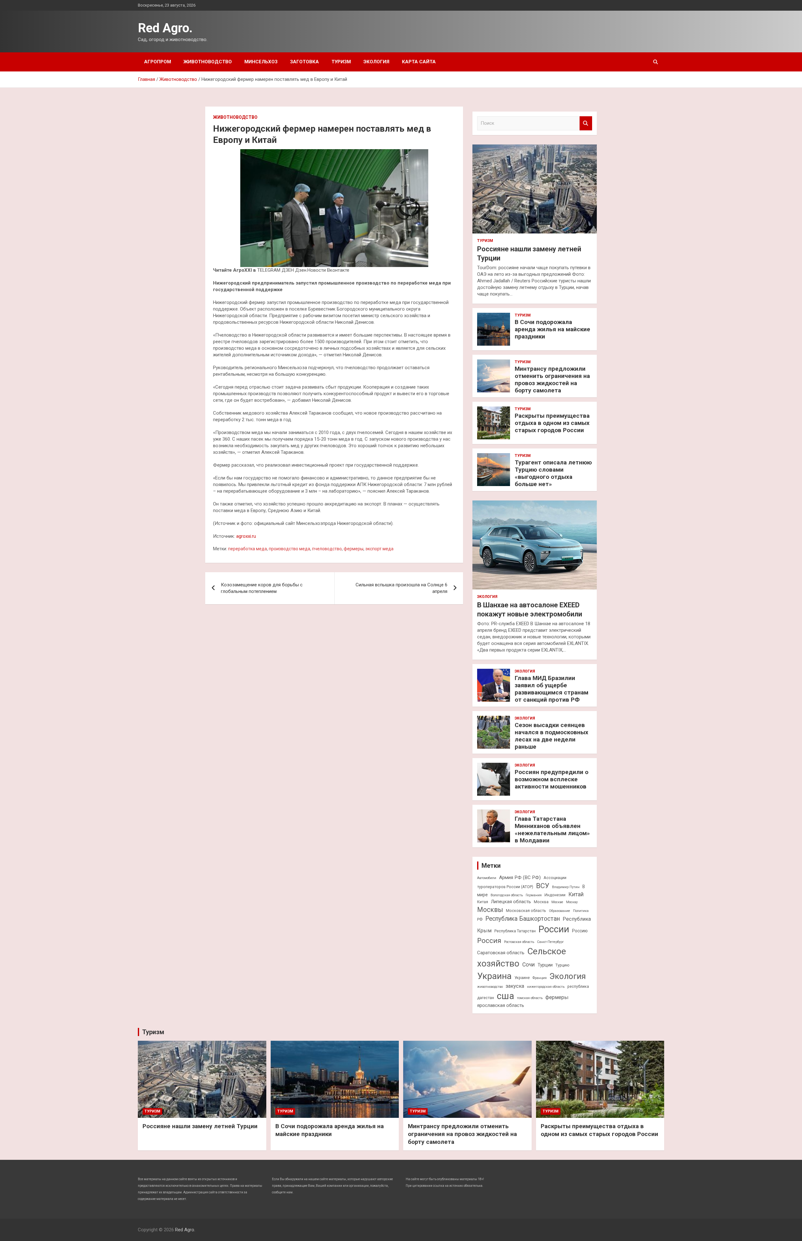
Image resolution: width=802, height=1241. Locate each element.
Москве (557, 902)
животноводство (490, 987)
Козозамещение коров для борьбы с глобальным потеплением (262, 588)
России (554, 929)
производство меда (289, 548)
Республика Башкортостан (522, 918)
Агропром (157, 62)
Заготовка (304, 62)
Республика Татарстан (515, 931)
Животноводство (208, 62)
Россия (489, 940)
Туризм (341, 62)
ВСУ (542, 886)
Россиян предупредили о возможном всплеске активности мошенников (551, 779)
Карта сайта (419, 62)
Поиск (586, 123)
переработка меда (247, 548)
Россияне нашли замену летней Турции (200, 1126)
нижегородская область (546, 987)
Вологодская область (507, 895)
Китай (576, 894)
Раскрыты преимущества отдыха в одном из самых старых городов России (552, 423)
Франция (540, 978)
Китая (482, 901)
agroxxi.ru (246, 536)
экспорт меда (379, 548)
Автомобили (486, 878)
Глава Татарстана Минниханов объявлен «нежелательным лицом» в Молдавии (552, 829)
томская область (530, 998)
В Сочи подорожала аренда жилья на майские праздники (552, 329)
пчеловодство (327, 548)
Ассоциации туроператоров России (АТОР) (521, 882)
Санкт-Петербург (550, 942)
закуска (515, 986)
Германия (534, 895)
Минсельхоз (261, 62)
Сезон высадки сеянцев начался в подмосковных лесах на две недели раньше (551, 735)
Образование (559, 911)
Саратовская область (500, 953)
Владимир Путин (566, 887)
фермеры (353, 548)
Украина (494, 976)
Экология (376, 62)
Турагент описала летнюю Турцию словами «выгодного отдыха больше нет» (553, 473)
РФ (479, 919)
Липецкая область (511, 901)
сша (505, 996)
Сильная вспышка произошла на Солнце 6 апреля (401, 588)
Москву (572, 902)
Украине (522, 977)
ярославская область (500, 1005)
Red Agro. (165, 28)
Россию (580, 930)
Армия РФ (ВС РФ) (520, 877)
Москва (541, 901)
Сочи (528, 964)
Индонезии (554, 895)
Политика (581, 911)
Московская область (526, 910)
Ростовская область (519, 942)
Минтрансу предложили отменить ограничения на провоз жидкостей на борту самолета (552, 379)
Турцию (562, 965)
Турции (545, 965)
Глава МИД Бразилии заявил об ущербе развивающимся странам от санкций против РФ (551, 688)
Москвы (490, 910)
